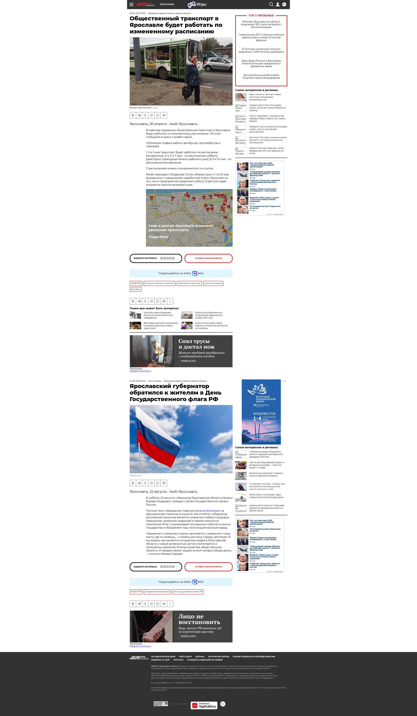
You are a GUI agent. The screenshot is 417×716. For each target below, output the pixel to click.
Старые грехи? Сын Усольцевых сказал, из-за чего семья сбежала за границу (267, 108)
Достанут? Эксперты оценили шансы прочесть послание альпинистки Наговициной (268, 140)
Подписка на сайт (160, 660)
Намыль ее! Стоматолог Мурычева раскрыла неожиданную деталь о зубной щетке (266, 508)
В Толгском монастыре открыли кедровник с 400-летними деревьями (261, 50)
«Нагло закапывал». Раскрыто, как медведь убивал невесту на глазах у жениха (267, 118)
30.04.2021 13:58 (137, 13)
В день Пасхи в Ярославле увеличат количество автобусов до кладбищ (211, 325)
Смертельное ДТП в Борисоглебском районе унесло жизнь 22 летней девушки (261, 37)
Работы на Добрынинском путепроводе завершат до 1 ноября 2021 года (209, 315)
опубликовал (211, 510)
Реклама (199, 657)
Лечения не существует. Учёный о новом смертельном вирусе (266, 474)
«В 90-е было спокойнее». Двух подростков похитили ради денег (266, 495)
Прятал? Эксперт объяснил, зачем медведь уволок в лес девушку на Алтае (266, 151)
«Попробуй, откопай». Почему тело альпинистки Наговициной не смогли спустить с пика (267, 486)
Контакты (178, 660)
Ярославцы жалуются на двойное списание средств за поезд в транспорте (161, 325)
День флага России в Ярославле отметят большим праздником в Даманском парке (261, 63)
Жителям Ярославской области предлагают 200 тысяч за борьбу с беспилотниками (261, 24)
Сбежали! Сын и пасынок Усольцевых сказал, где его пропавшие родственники (268, 129)
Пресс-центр (185, 657)
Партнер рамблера (179, 704)
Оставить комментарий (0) (208, 258)
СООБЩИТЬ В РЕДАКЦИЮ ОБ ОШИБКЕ (205, 660)
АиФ (155, 107)
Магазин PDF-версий (218, 657)
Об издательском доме (163, 657)
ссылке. (208, 168)
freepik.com (136, 475)
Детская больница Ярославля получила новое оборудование (261, 76)
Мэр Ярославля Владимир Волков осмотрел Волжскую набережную (158, 315)
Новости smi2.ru (140, 371)
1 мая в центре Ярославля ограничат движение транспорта (181, 228)
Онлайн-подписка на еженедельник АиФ (254, 657)
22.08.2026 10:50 (138, 381)
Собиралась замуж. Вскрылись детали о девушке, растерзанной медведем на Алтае (266, 454)
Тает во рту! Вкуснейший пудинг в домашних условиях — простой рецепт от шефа (266, 465)
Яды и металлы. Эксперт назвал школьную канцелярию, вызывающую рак (265, 97)
